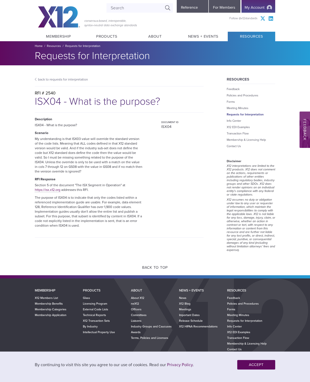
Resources (251, 36)
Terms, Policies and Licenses (149, 338)
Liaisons (136, 321)
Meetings (185, 309)
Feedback (233, 89)
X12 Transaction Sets (96, 321)
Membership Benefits (49, 303)
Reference (189, 7)
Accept (256, 364)
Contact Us (234, 146)
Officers (136, 309)
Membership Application (50, 315)
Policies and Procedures (242, 95)
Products (106, 36)
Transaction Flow (238, 133)
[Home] (59, 16)
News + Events (203, 36)
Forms (231, 102)
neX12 (135, 303)
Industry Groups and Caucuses (151, 326)
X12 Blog (184, 303)
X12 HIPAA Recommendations (198, 326)
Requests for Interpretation (82, 46)
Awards (136, 332)
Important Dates (189, 315)
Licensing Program (95, 303)
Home (39, 46)
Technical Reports (94, 315)
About (155, 36)
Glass (86, 298)
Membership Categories (50, 309)
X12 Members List (46, 298)
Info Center (234, 121)
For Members (224, 7)
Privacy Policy (180, 364)
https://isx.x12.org (47, 190)
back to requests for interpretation (63, 79)
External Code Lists (95, 309)
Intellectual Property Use (99, 332)
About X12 (137, 298)
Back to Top (155, 267)
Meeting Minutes (237, 108)
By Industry (90, 326)
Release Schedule (191, 321)
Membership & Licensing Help (246, 140)
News (182, 298)
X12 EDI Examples (238, 127)
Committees (139, 315)
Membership (58, 36)
